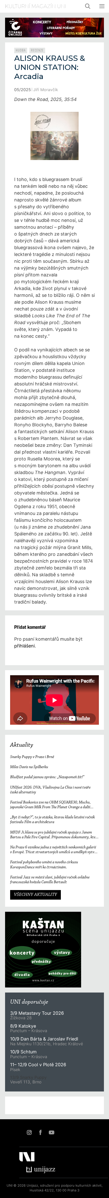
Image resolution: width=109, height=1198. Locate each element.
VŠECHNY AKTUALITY (35, 895)
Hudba (21, 50)
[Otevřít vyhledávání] (88, 6)
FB (40, 1132)
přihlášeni (24, 645)
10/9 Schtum (23, 1051)
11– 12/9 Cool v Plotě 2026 (38, 1064)
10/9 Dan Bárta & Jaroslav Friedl (44, 1038)
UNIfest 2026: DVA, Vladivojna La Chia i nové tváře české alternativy (50, 790)
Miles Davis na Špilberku (29, 767)
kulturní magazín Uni (35, 6)
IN (29, 1132)
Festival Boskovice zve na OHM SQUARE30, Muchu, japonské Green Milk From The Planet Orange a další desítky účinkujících (50, 805)
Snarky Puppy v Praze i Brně (32, 757)
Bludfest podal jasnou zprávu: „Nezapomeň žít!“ (47, 777)
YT (51, 1132)
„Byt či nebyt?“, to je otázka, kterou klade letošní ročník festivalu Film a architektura (52, 819)
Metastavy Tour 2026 (37, 1013)
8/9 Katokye (23, 1026)
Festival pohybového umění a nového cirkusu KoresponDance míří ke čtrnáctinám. (44, 864)
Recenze (37, 50)
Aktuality (21, 745)
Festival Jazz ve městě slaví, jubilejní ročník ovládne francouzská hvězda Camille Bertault (49, 879)
